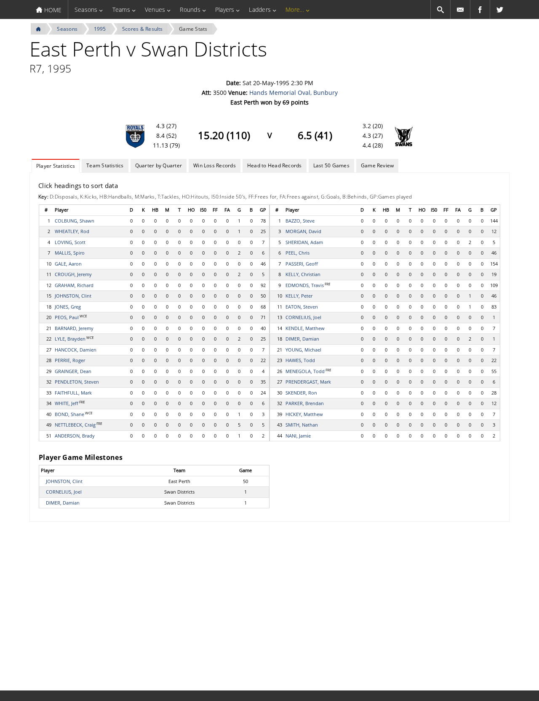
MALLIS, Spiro (70, 253)
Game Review (377, 165)
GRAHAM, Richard (74, 285)
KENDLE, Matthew (305, 328)
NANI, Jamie (298, 435)
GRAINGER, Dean (73, 371)
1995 (100, 28)
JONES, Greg (68, 306)
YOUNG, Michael (303, 349)
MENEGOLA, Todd (305, 371)
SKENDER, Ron (301, 392)
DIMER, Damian (302, 339)
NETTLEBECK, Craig (75, 425)
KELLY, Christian (303, 274)
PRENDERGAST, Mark (308, 382)
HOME (52, 10)
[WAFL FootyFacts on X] (500, 9)
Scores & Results (142, 28)
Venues (155, 9)
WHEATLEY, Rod (72, 231)
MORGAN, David (303, 231)
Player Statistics (55, 165)
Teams (121, 9)
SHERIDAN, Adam (304, 242)
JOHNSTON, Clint (73, 296)
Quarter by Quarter (158, 165)
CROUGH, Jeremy (73, 274)
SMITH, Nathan (302, 425)
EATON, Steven (302, 306)
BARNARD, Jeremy (74, 328)
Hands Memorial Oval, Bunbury (293, 93)
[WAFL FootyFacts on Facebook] (480, 9)
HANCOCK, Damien (75, 349)
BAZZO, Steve (300, 221)
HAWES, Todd (300, 360)
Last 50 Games (331, 165)
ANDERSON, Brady (75, 435)
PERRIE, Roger (70, 360)
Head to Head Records (274, 165)
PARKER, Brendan (305, 403)
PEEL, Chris (298, 253)
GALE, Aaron (68, 264)
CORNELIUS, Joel (303, 317)
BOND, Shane (69, 414)
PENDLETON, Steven (77, 382)
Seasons (86, 9)
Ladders (260, 9)
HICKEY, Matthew (304, 414)
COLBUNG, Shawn (74, 221)
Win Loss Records (214, 165)
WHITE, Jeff (66, 403)
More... (295, 9)
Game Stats (193, 28)
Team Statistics (105, 165)
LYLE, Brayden (70, 339)
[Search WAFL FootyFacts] (440, 9)
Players (225, 9)
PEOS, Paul (67, 317)
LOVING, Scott (70, 242)
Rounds (190, 9)
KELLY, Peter (299, 296)
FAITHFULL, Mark (73, 392)
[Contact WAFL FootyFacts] (460, 9)
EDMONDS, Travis (305, 285)
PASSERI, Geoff (302, 264)
